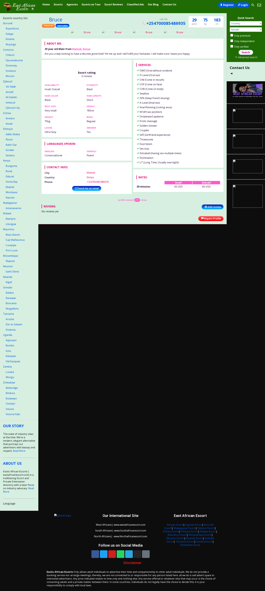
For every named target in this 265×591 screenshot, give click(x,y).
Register (228, 5)
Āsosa (9, 139)
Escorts (58, 4)
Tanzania (8, 313)
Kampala (11, 356)
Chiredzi (10, 403)
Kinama (10, 39)
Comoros (8, 49)
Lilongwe (11, 224)
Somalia (7, 287)
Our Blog (153, 4)
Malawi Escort (208, 531)
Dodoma (10, 329)
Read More (19, 450)
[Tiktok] (146, 554)
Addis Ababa (13, 134)
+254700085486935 (165, 23)
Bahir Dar (11, 144)
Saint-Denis (12, 271)
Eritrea (7, 113)
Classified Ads (135, 4)
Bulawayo (11, 398)
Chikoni (10, 55)
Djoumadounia (14, 60)
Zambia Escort (204, 541)
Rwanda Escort (194, 538)
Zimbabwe (9, 382)
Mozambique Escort (200, 535)
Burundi (7, 23)
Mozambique (10, 255)
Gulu (8, 351)
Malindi (76, 49)
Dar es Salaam (14, 324)
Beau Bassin (13, 234)
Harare (10, 409)
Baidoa (10, 292)
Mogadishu (12, 308)
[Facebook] (95, 554)
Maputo (10, 261)
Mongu (10, 377)
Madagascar (10, 203)
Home (46, 4)
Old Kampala (13, 361)
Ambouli (10, 102)
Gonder (10, 150)
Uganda (7, 335)
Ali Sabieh (11, 97)
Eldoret (10, 176)
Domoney (11, 65)
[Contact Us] (259, 5)
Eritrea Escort (171, 531)
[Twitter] (104, 554)
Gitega (9, 34)
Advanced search (247, 57)
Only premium (242, 35)
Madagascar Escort (185, 528)
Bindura (10, 393)
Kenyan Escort (175, 524)
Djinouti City (13, 107)
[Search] (253, 5)
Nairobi (10, 197)
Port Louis (12, 250)
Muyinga (11, 44)
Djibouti (7, 81)
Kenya (86, 49)
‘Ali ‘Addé (11, 86)
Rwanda (7, 277)
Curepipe (11, 245)
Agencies (72, 4)
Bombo (10, 345)
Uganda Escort (193, 524)
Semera (10, 155)
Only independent (244, 41)
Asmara (10, 118)
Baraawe (11, 298)
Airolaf (9, 92)
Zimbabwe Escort (190, 545)
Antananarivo (13, 208)
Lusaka (10, 372)
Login (244, 5)
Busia (9, 171)
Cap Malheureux (15, 240)
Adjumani (11, 340)
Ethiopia (8, 129)
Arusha (10, 319)
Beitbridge (12, 388)
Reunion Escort (175, 538)
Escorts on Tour (91, 4)
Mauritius (8, 229)
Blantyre (10, 218)
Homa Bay (11, 181)
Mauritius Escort (177, 535)
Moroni (10, 76)
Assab (9, 123)
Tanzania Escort (185, 541)
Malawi (7, 213)
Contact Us (169, 4)
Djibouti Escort (206, 528)
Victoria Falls (13, 414)
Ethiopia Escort (189, 531)
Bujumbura (12, 28)
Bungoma (11, 166)
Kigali (9, 282)
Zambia (7, 366)
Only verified (241, 46)
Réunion (8, 266)
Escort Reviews (114, 4)
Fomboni (11, 71)
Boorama (11, 303)
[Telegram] (231, 74)
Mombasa (11, 192)
